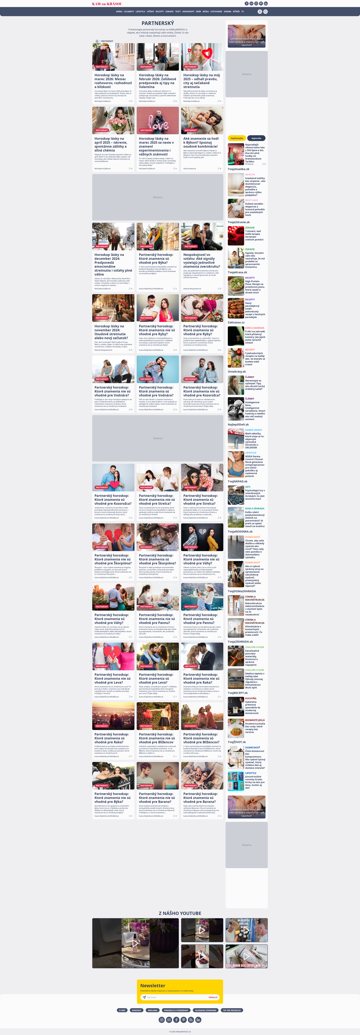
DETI (247, 486)
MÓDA (206, 11)
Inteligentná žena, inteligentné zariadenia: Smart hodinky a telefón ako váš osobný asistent (255, 411)
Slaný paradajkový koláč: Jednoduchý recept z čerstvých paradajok (255, 310)
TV (242, 11)
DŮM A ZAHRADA (254, 327)
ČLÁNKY (249, 377)
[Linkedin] (266, 3)
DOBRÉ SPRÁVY (253, 430)
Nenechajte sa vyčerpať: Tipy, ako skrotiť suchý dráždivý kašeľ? (255, 384)
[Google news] (191, 1020)
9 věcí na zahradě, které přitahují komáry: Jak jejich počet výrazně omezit (255, 337)
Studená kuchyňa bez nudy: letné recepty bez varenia (255, 727)
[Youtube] (251, 3)
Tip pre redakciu (232, 1010)
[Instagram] (256, 3)
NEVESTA (250, 174)
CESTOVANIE (216, 11)
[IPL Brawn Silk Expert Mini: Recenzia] (246, 956)
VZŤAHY (150, 11)
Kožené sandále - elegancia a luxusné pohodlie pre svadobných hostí (255, 209)
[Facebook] (247, 3)
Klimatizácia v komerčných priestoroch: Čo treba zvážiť (253, 630)
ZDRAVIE (170, 11)
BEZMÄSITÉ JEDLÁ (255, 720)
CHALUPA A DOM (254, 647)
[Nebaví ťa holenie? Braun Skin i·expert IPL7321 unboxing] (202, 956)
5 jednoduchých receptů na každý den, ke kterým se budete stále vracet (255, 359)
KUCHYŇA (250, 698)
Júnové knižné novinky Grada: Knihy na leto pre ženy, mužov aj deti (255, 782)
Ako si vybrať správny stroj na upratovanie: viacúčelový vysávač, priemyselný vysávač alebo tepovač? (254, 576)
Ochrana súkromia (205, 1010)
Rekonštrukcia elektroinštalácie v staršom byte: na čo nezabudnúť (254, 609)
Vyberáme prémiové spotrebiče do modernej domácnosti (252, 707)
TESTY (178, 11)
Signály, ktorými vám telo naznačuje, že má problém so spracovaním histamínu (255, 260)
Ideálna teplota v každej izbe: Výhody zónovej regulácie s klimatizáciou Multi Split (254, 680)
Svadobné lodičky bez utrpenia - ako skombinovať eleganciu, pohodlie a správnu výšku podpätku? (255, 186)
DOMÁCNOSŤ (252, 537)
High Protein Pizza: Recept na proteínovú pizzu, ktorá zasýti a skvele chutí (255, 287)
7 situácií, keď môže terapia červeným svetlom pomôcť (254, 235)
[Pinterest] (261, 3)
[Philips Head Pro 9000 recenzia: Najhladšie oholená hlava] (246, 930)
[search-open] (265, 11)
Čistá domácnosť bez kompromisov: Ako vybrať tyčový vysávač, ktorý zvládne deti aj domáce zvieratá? (255, 759)
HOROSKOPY (188, 11)
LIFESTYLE (140, 11)
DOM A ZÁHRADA (254, 508)
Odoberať (213, 997)
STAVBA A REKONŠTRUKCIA (254, 598)
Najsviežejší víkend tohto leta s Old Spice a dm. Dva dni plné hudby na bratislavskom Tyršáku (255, 153)
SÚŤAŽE (236, 11)
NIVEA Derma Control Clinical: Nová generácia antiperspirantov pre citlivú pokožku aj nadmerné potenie (254, 466)
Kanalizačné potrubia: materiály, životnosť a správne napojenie (252, 657)
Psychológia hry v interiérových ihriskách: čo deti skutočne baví (255, 494)
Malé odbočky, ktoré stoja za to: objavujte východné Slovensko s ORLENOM (254, 440)
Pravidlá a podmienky (176, 1010)
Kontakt (136, 1010)
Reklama (152, 1010)
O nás (122, 1010)
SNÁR (198, 11)
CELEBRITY (129, 11)
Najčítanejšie (237, 138)
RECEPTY (160, 11)
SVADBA (227, 11)
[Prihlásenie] (260, 11)
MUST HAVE (251, 200)
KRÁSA (119, 11)
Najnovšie (256, 138)
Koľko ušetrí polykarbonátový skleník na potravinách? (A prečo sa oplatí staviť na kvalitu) (255, 519)
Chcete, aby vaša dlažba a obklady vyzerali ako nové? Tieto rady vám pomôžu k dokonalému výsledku (254, 549)
